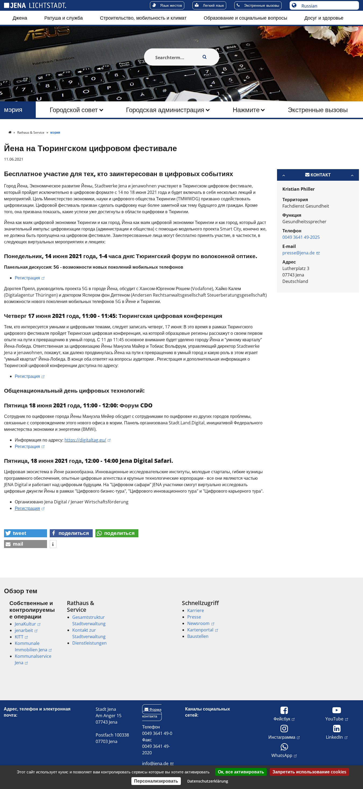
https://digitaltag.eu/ (85, 440)
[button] (25, 533)
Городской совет (74, 109)
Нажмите (246, 109)
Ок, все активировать (241, 772)
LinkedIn (334, 737)
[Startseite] (10, 132)
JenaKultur (25, 624)
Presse (194, 617)
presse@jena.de (298, 253)
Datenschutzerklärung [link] (207, 781)
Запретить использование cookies (309, 772)
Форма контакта (151, 713)
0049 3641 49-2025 (301, 237)
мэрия (13, 109)
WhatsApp (281, 755)
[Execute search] (205, 57)
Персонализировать (156, 781)
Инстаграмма (281, 737)
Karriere (195, 610)
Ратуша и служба (63, 18)
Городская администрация (165, 109)
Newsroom (198, 623)
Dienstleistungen (89, 643)
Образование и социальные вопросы (245, 18)
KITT (19, 637)
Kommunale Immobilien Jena (31, 646)
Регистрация (27, 278)
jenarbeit (24, 630)
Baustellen (198, 636)
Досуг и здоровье (323, 18)
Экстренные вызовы (318, 109)
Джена (20, 18)
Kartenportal (200, 630)
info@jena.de (155, 763)
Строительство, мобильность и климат (143, 18)
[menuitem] (20, 18)
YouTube (334, 719)
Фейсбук (282, 719)
